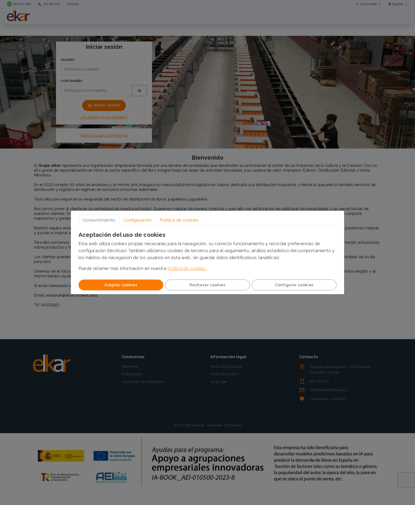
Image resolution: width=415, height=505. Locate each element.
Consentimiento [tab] (99, 220)
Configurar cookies (294, 285)
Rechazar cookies (207, 285)
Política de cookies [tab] (179, 220)
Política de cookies (187, 268)
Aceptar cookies (120, 285)
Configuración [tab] (137, 220)
